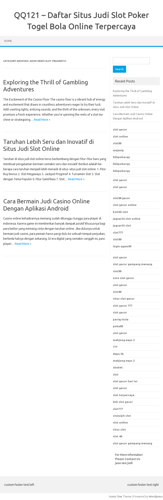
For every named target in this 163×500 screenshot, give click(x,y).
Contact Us (132, 459)
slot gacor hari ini (125, 381)
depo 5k (118, 353)
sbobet (118, 367)
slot (115, 374)
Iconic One (115, 496)
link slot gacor (123, 401)
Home (8, 41)
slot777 (118, 232)
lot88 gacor (121, 198)
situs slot (119, 429)
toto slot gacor (123, 277)
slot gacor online (124, 204)
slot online (120, 136)
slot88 (117, 143)
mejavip (118, 150)
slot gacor (120, 129)
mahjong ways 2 (124, 340)
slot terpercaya (123, 395)
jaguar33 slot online (126, 218)
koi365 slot (120, 211)
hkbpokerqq (121, 157)
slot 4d (117, 436)
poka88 (118, 326)
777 (115, 346)
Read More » (42, 119)
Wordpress (156, 496)
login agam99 (122, 246)
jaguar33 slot (122, 225)
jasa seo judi (124, 463)
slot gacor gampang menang (132, 264)
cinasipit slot (122, 415)
